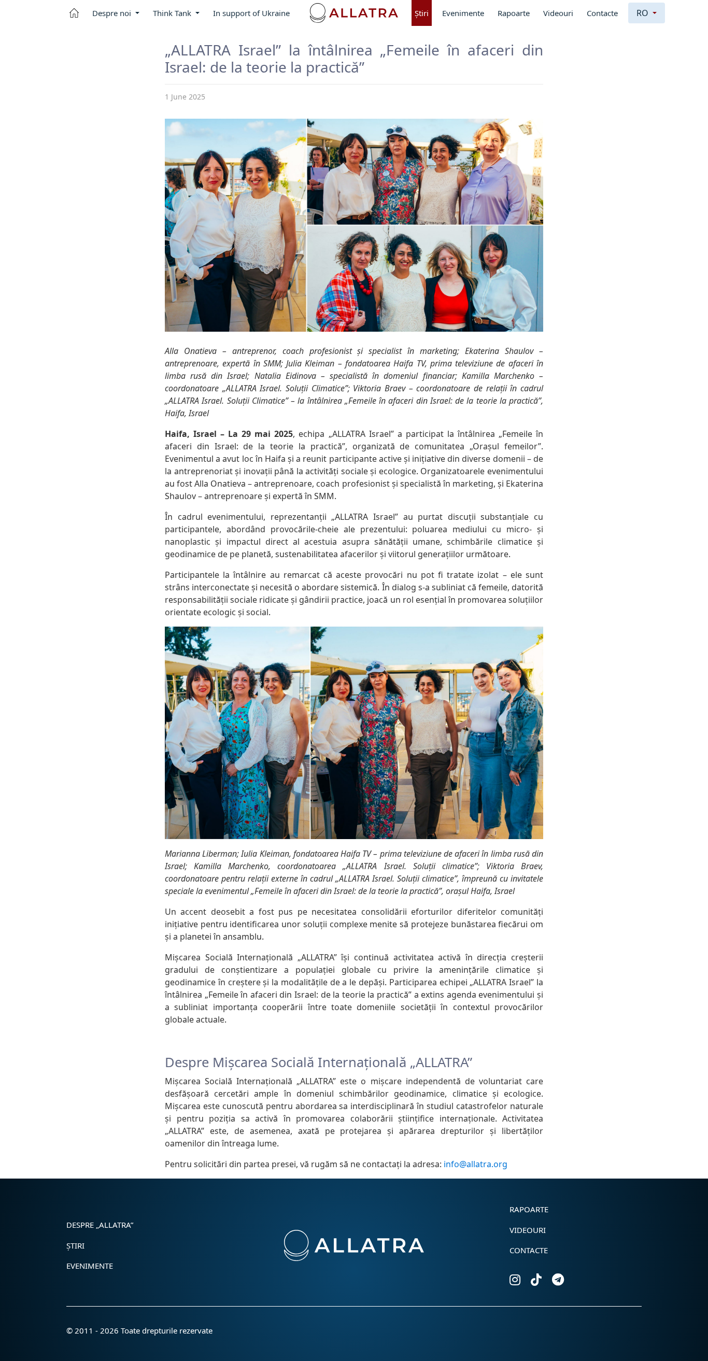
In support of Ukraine (251, 13)
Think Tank (173, 13)
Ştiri (422, 13)
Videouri (558, 13)
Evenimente (463, 13)
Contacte (602, 13)
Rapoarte (514, 13)
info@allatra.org (475, 1164)
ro (643, 13)
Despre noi (112, 13)
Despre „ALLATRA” (99, 1225)
